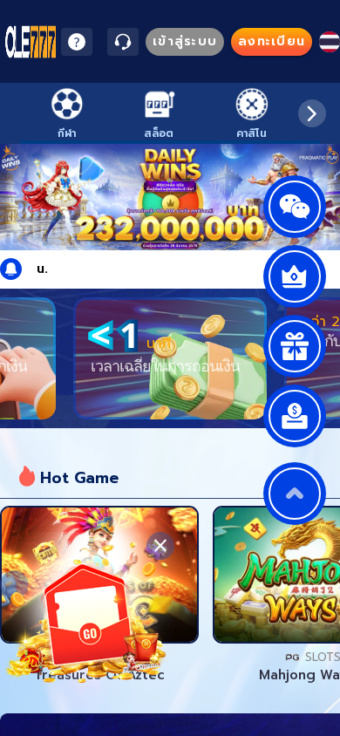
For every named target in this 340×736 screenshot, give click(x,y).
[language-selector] (329, 41)
